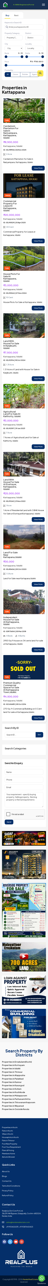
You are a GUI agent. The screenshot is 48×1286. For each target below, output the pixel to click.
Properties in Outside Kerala (15, 1109)
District (28, 33)
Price (7, 62)
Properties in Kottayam (13, 1065)
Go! (39, 735)
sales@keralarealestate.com (18, 1222)
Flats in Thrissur (8, 1140)
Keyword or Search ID (13, 23)
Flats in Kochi (7, 1131)
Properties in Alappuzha (13, 1075)
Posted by (9, 70)
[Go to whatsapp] (41, 1278)
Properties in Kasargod (13, 1085)
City (6, 44)
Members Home (8, 1153)
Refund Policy (7, 1195)
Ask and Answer (8, 1157)
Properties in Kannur (12, 1082)
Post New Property (9, 1144)
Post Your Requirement (11, 1147)
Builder (25, 74)
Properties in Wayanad (13, 1106)
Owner (15, 74)
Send (9, 822)
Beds (7, 53)
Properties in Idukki (11, 1068)
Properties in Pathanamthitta (16, 1099)
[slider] (6, 56)
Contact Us (6, 1181)
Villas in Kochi (7, 1134)
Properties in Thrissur (12, 1072)
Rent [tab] (16, 15)
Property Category (12, 33)
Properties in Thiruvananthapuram (18, 1102)
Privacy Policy (7, 1191)
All (8, 74)
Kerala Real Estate (30, 1279)
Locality (28, 44)
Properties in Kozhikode (13, 1092)
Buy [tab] (7, 15)
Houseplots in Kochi (10, 1137)
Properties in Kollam (11, 1089)
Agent (34, 74)
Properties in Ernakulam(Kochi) (17, 1062)
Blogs (4, 1176)
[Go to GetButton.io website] (41, 1283)
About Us (6, 1171)
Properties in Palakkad (12, 1079)
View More (38, 168)
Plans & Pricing (8, 1150)
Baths (27, 53)
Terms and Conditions (11, 1186)
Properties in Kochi (9, 1127)
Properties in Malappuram (14, 1095)
